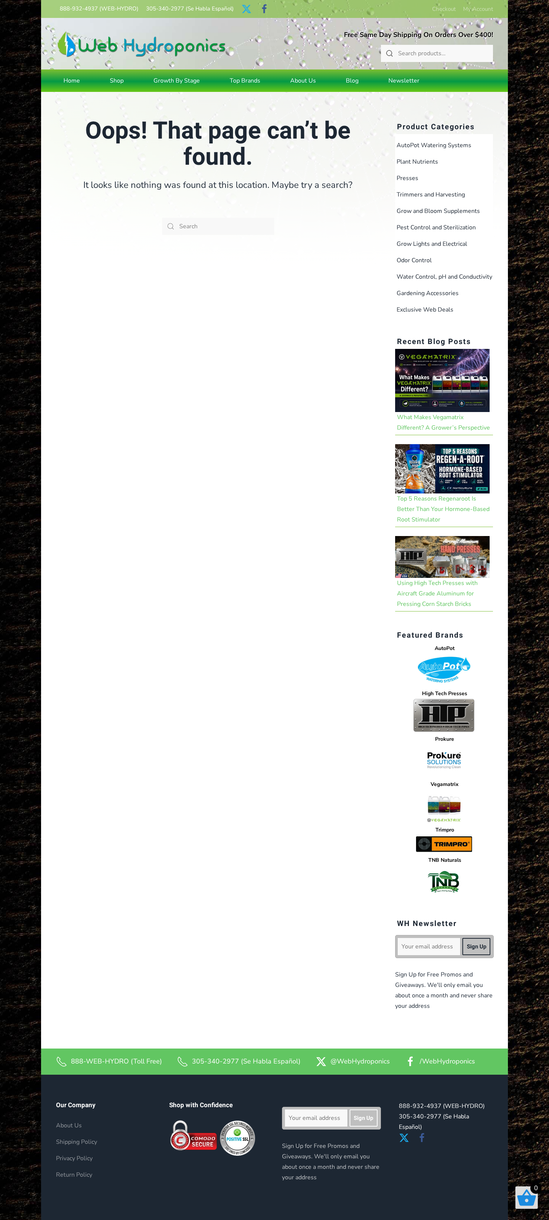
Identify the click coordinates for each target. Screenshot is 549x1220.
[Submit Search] (389, 53)
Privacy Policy (74, 1158)
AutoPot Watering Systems (434, 145)
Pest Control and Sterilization (436, 227)
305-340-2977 (190, 8)
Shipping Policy (76, 1142)
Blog (352, 81)
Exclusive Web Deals (425, 310)
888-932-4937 (99, 8)
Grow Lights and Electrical (432, 244)
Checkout (444, 9)
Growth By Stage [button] (176, 81)
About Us (303, 81)
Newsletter (403, 81)
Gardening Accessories (428, 293)
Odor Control (414, 260)
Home (71, 81)
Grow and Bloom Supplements (438, 211)
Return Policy (74, 1175)
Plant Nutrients (417, 162)
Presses (407, 178)
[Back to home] (141, 44)
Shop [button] (117, 81)
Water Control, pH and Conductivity (444, 277)
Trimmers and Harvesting (431, 195)
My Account (478, 9)
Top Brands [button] (245, 81)
